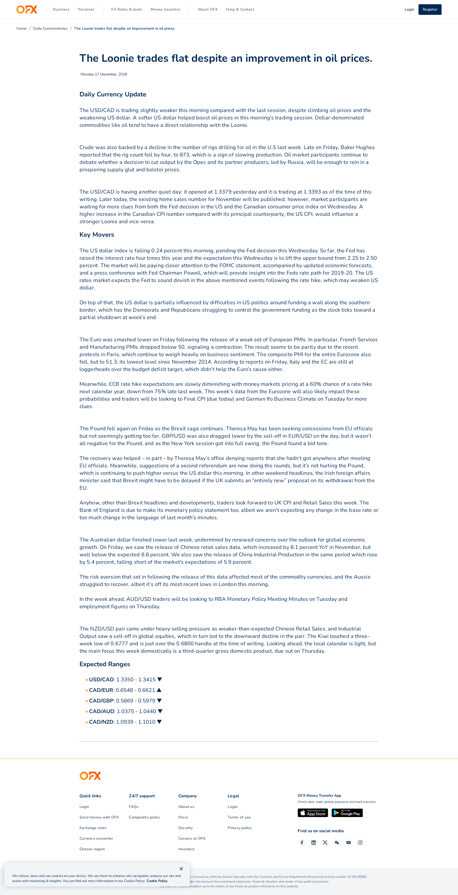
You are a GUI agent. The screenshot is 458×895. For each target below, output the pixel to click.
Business (61, 9)
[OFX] (26, 9)
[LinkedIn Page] (313, 842)
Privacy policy (240, 827)
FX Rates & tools (126, 9)
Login (84, 806)
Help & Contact (240, 9)
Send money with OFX (99, 817)
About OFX (208, 9)
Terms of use (239, 817)
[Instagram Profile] (360, 842)
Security (185, 827)
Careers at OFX (191, 838)
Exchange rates (93, 827)
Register (430, 9)
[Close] (181, 869)
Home (21, 28)
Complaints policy (144, 817)
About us (186, 806)
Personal (86, 9)
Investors (186, 849)
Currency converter (96, 838)
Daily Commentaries (50, 28)
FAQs (133, 806)
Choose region (92, 849)
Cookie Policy (157, 881)
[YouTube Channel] (348, 842)
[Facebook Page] (302, 842)
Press (183, 817)
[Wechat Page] (337, 842)
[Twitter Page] (325, 842)
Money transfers (165, 9)
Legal (232, 806)
